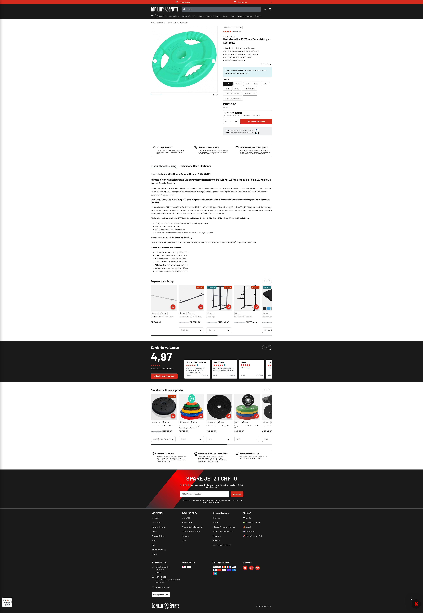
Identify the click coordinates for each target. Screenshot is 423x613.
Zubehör (154, 554)
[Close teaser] (411, 599)
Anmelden (237, 494)
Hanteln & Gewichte (158, 527)
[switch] (7, 604)
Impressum (185, 536)
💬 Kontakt (247, 518)
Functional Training (158, 536)
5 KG (247, 84)
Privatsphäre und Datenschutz (192, 527)
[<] (152, 2)
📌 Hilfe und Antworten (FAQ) (252, 536)
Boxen (154, 540)
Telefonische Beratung (242, 2)
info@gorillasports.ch (163, 587)
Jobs (184, 540)
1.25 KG (227, 84)
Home (153, 22)
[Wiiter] (270, 281)
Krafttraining (156, 522)
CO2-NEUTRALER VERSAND (222, 545)
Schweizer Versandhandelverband (224, 527)
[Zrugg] (264, 281)
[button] (270, 9)
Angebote (160, 22)
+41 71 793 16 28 (161, 577)
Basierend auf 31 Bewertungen (162, 368)
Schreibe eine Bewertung (164, 376)
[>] (271, 2)
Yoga (153, 545)
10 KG (257, 84)
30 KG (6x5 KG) (250, 93)
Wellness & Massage (158, 550)
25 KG (237, 89)
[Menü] (11, 599)
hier (219, 502)
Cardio (154, 531)
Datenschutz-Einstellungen (191, 531)
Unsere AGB (186, 518)
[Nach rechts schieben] (213, 61)
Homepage (216, 518)
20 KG (227, 89)
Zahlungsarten (185, 2)
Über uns (215, 522)
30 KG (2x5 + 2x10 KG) (233, 94)
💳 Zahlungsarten (249, 531)
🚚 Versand (247, 527)
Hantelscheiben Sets (181, 22)
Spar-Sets (169, 22)
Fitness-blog (217, 536)
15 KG (265, 84)
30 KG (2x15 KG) (249, 89)
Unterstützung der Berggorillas (223, 531)
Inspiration (216, 540)
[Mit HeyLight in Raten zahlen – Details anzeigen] (244, 112)
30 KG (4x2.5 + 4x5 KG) (234, 99)
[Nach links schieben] (155, 61)
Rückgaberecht (187, 522)
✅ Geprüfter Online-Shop (251, 522)
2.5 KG (239, 84)
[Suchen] (184, 9)
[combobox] (221, 9)
